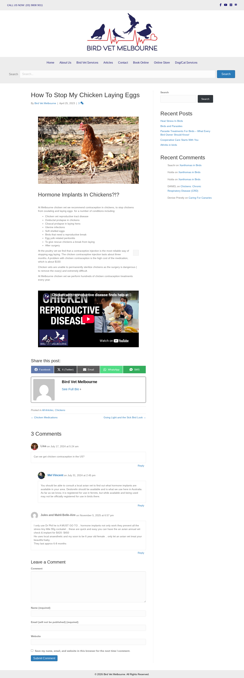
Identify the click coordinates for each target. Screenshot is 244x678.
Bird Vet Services (87, 62)
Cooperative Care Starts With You (179, 139)
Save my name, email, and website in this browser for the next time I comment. (82, 650)
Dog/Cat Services (186, 62)
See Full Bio (70, 389)
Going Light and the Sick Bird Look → (125, 417)
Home (50, 62)
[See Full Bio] (80, 389)
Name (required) (40, 607)
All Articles (47, 410)
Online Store (162, 62)
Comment (37, 568)
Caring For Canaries (200, 197)
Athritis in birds (168, 144)
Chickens (60, 410)
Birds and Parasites (171, 126)
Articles (108, 62)
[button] (226, 74)
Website (36, 636)
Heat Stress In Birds (171, 120)
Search (13, 74)
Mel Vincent (55, 475)
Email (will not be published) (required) (54, 622)
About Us (65, 62)
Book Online (141, 62)
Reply (141, 465)
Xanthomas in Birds (190, 165)
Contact (123, 62)
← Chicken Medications (44, 417)
